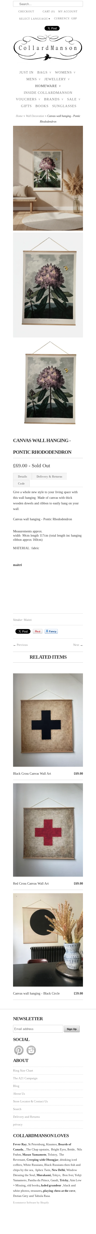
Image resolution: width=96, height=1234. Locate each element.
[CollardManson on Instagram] (31, 1055)
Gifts (26, 106)
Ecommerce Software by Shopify (31, 1202)
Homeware (48, 86)
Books (41, 106)
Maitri (28, 620)
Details (22, 476)
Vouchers (28, 99)
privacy (18, 1124)
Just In (26, 72)
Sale (73, 99)
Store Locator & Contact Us (30, 1101)
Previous (22, 645)
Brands (53, 99)
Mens (33, 79)
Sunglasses (64, 106)
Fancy (51, 631)
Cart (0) (49, 11)
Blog (16, 1086)
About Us (19, 1093)
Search (17, 1109)
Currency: (65, 18)
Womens (65, 72)
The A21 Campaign (25, 1078)
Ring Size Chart (23, 1070)
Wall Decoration (35, 116)
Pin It (37, 631)
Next (76, 645)
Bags (44, 72)
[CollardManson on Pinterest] (19, 1055)
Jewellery (57, 79)
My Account (68, 11)
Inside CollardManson (48, 93)
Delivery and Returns (26, 1116)
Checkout (26, 11)
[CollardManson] (48, 49)
